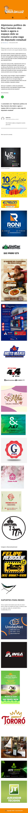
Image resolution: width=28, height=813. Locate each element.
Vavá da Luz (5, 42)
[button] (12, 17)
